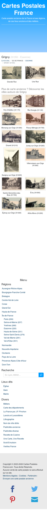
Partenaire (32, 475)
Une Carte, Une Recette (13, 438)
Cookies (22, 475)
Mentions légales (10, 475)
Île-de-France (7, 315)
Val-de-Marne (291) (12, 337)
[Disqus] (23, 247)
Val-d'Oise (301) (11, 340)
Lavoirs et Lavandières (13, 415)
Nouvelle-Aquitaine (10, 349)
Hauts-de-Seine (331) (13, 331)
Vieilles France (9, 446)
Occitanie (6, 353)
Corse (4, 304)
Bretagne (6, 296)
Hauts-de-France (9, 311)
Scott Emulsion (9, 442)
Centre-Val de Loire (10, 300)
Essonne (29, 61)
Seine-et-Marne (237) (13, 322)
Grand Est (6, 307)
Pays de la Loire (9, 356)
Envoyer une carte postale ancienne (18, 478)
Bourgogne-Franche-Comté (13, 292)
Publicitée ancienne (11, 427)
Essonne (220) (10, 328)
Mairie (6, 393)
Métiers (6, 403)
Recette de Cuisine (11, 434)
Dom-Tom (6, 364)
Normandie (6, 345)
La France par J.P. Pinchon (14, 411)
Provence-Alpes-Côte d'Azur (14, 360)
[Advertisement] (23, 40)
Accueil (6, 61)
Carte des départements (13, 407)
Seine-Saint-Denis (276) (14, 334)
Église (6, 386)
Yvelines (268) (10, 325)
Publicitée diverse (11, 430)
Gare (5, 390)
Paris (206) (8, 319)
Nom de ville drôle (11, 423)
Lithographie (8, 419)
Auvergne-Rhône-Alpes (12, 288)
